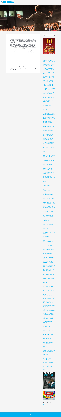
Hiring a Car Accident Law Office (48, 229)
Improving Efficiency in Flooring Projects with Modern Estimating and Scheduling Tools (49, 104)
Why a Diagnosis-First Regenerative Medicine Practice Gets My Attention (49, 89)
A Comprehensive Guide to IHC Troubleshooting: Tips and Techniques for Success (48, 192)
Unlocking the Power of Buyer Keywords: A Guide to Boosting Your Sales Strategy (48, 184)
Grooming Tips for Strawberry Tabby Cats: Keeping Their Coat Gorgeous (48, 293)
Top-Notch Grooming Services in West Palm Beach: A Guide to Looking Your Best (48, 262)
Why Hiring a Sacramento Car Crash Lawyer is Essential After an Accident (49, 239)
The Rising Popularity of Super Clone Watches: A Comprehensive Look (48, 199)
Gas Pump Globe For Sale (47, 295)
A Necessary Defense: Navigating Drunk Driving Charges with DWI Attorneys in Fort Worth (48, 162)
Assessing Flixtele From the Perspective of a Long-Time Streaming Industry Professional (49, 139)
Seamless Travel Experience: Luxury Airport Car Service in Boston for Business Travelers (48, 196)
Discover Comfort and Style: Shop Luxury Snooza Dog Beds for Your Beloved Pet (49, 203)
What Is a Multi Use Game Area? (48, 365)
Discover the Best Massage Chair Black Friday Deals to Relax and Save (48, 169)
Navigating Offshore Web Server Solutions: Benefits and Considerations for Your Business (49, 316)
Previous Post (8, 75)
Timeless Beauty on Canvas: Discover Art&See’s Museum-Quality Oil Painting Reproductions (49, 176)
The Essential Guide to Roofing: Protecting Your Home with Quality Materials (48, 165)
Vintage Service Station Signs (48, 313)
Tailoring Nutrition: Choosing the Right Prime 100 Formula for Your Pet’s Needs (49, 232)
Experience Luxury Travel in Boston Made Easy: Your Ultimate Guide (48, 188)
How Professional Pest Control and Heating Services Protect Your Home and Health (49, 118)
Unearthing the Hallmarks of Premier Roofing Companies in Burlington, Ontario (48, 325)
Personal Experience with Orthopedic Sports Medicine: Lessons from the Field (48, 122)
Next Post (38, 75)
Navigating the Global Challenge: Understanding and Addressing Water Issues (49, 222)
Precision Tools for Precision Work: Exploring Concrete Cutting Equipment (49, 331)
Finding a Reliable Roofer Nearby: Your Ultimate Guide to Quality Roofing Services (48, 258)
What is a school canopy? (47, 366)
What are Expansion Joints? (48, 361)
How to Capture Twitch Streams (48, 297)
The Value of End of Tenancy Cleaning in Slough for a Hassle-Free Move (48, 243)
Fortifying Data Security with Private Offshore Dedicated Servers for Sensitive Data (48, 212)
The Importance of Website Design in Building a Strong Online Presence (49, 180)
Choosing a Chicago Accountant (48, 298)
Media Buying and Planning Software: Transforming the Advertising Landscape (48, 246)
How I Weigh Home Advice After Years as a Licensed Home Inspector (48, 135)
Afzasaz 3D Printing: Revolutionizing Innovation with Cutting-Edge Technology (48, 269)
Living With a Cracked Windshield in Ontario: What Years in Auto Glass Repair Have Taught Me (49, 114)
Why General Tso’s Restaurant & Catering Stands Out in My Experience (48, 108)
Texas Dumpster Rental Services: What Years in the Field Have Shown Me (49, 131)
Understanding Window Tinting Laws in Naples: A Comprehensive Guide (48, 275)
